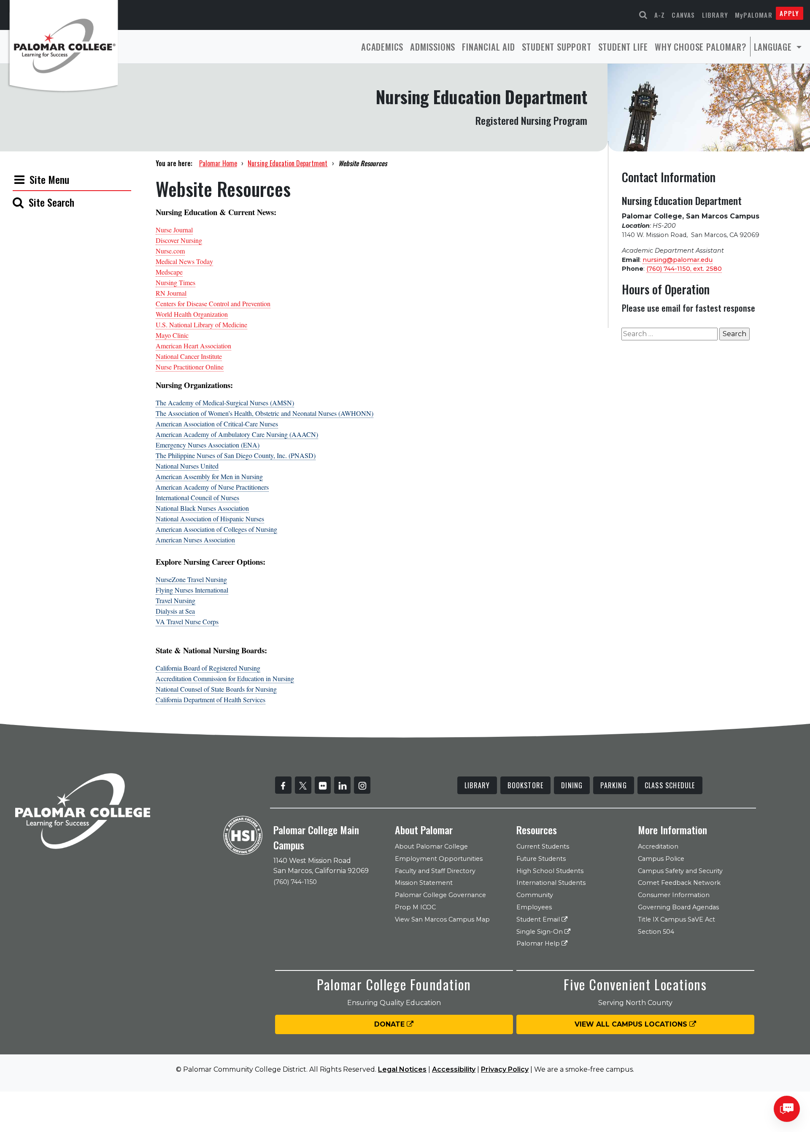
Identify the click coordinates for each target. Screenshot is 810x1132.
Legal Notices (402, 1069)
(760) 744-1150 (295, 882)
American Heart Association (193, 345)
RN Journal (171, 292)
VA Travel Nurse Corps (187, 621)
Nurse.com (170, 250)
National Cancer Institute (189, 356)
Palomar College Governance (440, 895)
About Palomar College (431, 846)
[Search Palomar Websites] (643, 15)
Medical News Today (184, 261)
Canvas (683, 14)
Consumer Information (674, 895)
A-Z (659, 14)
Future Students (541, 858)
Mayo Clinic (172, 335)
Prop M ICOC (415, 907)
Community (534, 895)
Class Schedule (670, 785)
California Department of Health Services (210, 699)
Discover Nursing (179, 240)
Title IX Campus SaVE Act (676, 919)
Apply (789, 13)
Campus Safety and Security (680, 871)
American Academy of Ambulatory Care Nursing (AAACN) (237, 434)
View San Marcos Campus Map (442, 919)
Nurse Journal (174, 229)
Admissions (432, 46)
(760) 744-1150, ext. (684, 268)
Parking (613, 785)
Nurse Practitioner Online (190, 366)
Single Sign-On (540, 931)
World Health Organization (192, 314)
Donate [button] (390, 1024)
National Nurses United (187, 465)
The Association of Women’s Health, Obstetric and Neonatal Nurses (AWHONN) (264, 413)
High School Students (549, 871)
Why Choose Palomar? (700, 46)
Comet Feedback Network (679, 883)
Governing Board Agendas (678, 907)
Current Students (542, 846)
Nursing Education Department (287, 163)
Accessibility (453, 1069)
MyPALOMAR (753, 14)
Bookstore (525, 785)
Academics (382, 46)
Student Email (539, 919)
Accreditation (658, 846)
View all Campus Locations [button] (632, 1024)
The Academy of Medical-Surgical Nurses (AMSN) (225, 402)
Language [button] (774, 46)
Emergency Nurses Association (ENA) (207, 444)
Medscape (169, 271)
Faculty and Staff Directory (435, 871)
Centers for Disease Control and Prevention (213, 303)
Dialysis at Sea (175, 610)
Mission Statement (424, 883)
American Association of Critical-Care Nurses (217, 423)
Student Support (556, 46)
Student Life (623, 46)
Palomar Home (218, 163)
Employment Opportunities (439, 858)
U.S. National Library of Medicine (201, 324)
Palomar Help (539, 943)
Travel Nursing (175, 600)
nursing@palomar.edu (678, 260)
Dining (572, 785)
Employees (534, 907)
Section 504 (656, 931)
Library (715, 14)
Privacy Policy (505, 1069)
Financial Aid (488, 46)
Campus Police (661, 858)
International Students (551, 883)
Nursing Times (175, 282)
